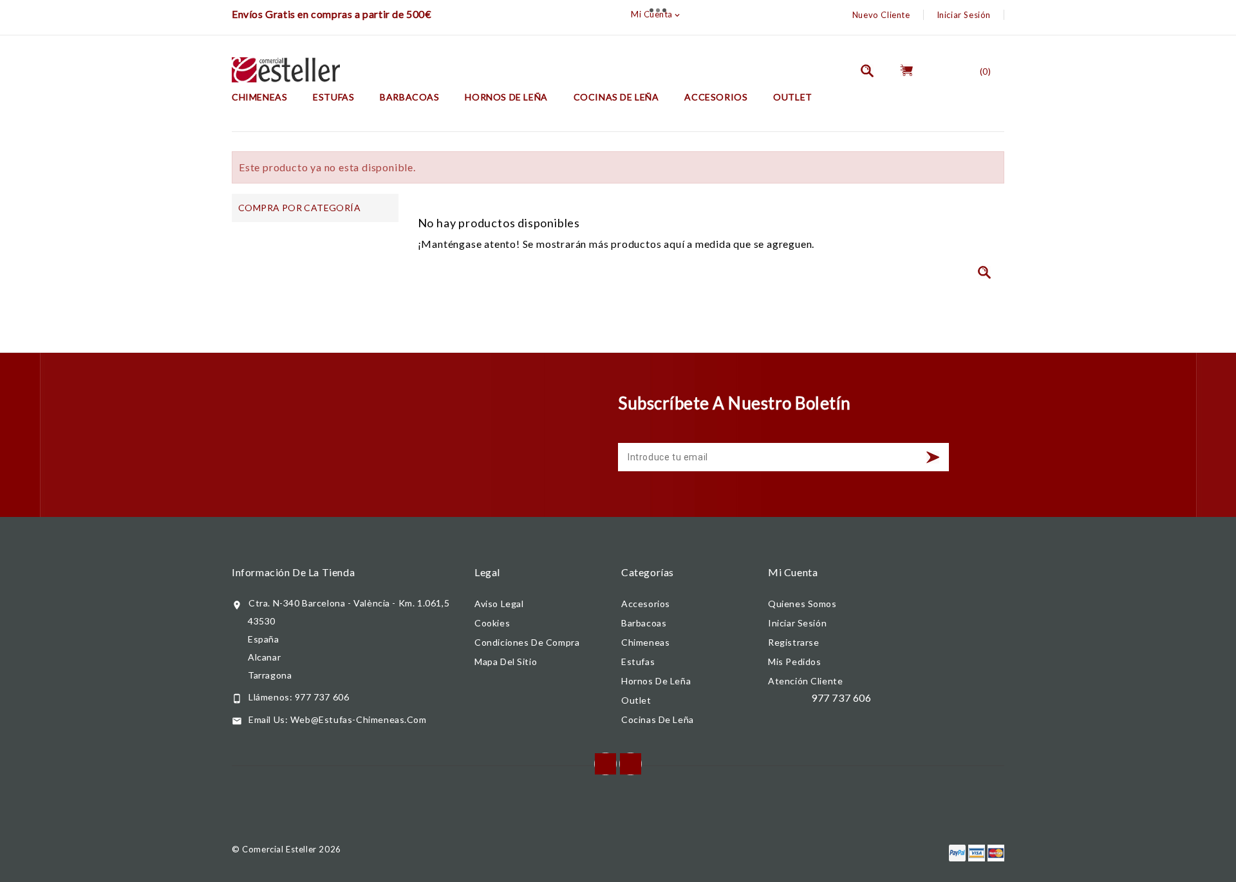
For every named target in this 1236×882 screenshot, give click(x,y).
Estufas (333, 96)
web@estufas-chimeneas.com (358, 719)
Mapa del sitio (505, 661)
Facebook (605, 763)
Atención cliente (805, 680)
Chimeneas (259, 96)
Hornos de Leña (506, 96)
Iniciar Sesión (964, 15)
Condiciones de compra (526, 642)
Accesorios (715, 96)
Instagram (630, 763)
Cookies (492, 622)
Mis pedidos (794, 661)
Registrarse (793, 642)
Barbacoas (409, 96)
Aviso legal (499, 603)
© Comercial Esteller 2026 (286, 849)
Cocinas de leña (616, 96)
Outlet (792, 96)
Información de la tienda (293, 572)
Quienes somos (802, 603)
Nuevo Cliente (881, 15)
